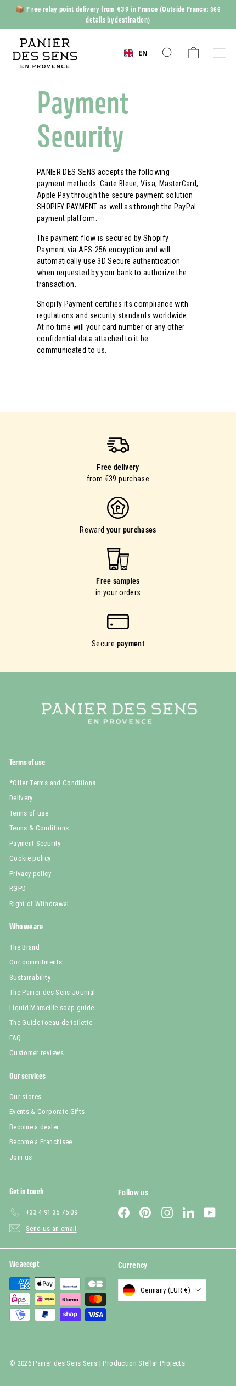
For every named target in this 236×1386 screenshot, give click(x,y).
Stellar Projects (161, 1363)
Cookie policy (30, 858)
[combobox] (136, 53)
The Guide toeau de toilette (50, 1022)
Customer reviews (36, 1053)
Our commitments (35, 962)
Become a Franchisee (40, 1142)
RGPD (17, 888)
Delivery (21, 798)
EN (143, 52)
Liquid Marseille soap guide (51, 1008)
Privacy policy (30, 873)
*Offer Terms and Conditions (52, 783)
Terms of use (28, 813)
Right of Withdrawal (39, 904)
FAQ (15, 1038)
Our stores (25, 1097)
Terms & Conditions (39, 828)
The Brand (24, 947)
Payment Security (35, 843)
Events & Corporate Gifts (47, 1111)
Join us (20, 1157)
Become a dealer (34, 1127)
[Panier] (193, 53)
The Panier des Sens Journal (52, 992)
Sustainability (29, 977)
